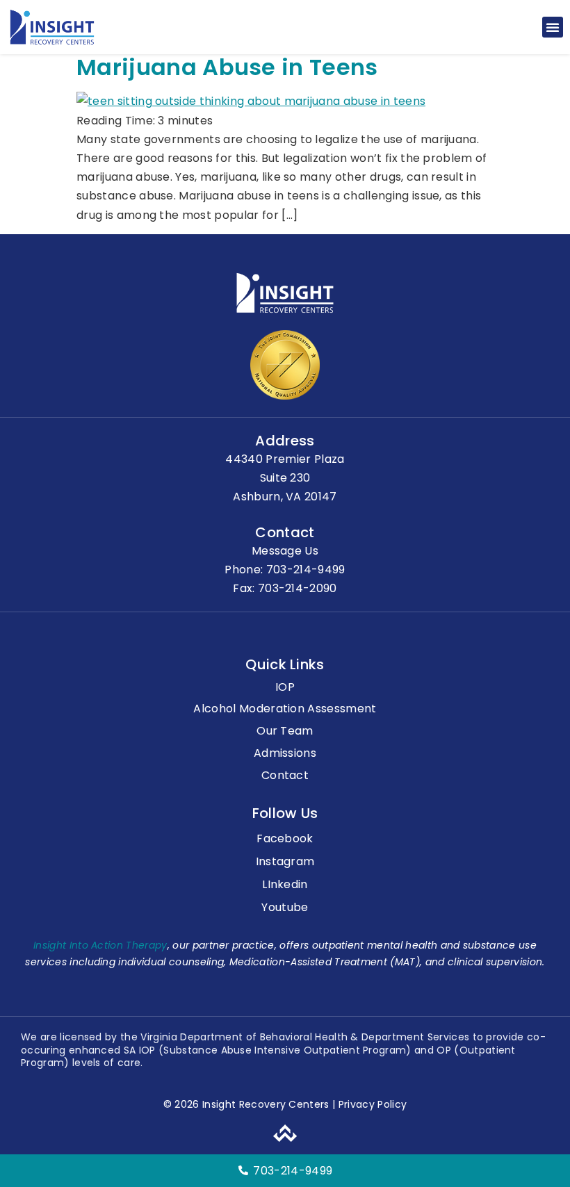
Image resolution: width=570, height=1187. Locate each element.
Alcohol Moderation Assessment (284, 709)
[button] (552, 27)
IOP (285, 687)
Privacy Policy (371, 1104)
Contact (285, 776)
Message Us (285, 551)
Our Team (285, 731)
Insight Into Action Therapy (100, 945)
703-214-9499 (305, 570)
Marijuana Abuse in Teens (227, 67)
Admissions (285, 753)
